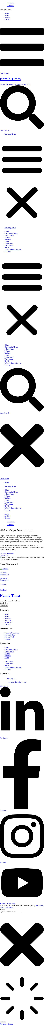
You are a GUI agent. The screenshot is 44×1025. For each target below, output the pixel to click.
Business (8, 239)
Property (8, 251)
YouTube (3, 590)
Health (7, 247)
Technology (9, 245)
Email (2, 603)
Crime (7, 231)
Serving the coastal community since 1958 (15, 84)
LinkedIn (3, 573)
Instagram (3, 584)
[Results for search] (22, 999)
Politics (7, 237)
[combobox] (10, 912)
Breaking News (10, 134)
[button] (22, 181)
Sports (7, 241)
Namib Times (10, 79)
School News (9, 235)
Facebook (3, 578)
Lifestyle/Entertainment (13, 249)
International (9, 243)
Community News (11, 233)
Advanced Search (6, 1024)
